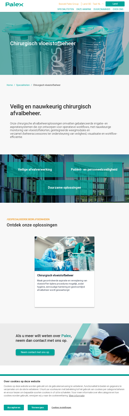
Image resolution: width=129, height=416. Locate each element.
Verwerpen (38, 407)
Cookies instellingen (61, 407)
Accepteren (13, 407)
